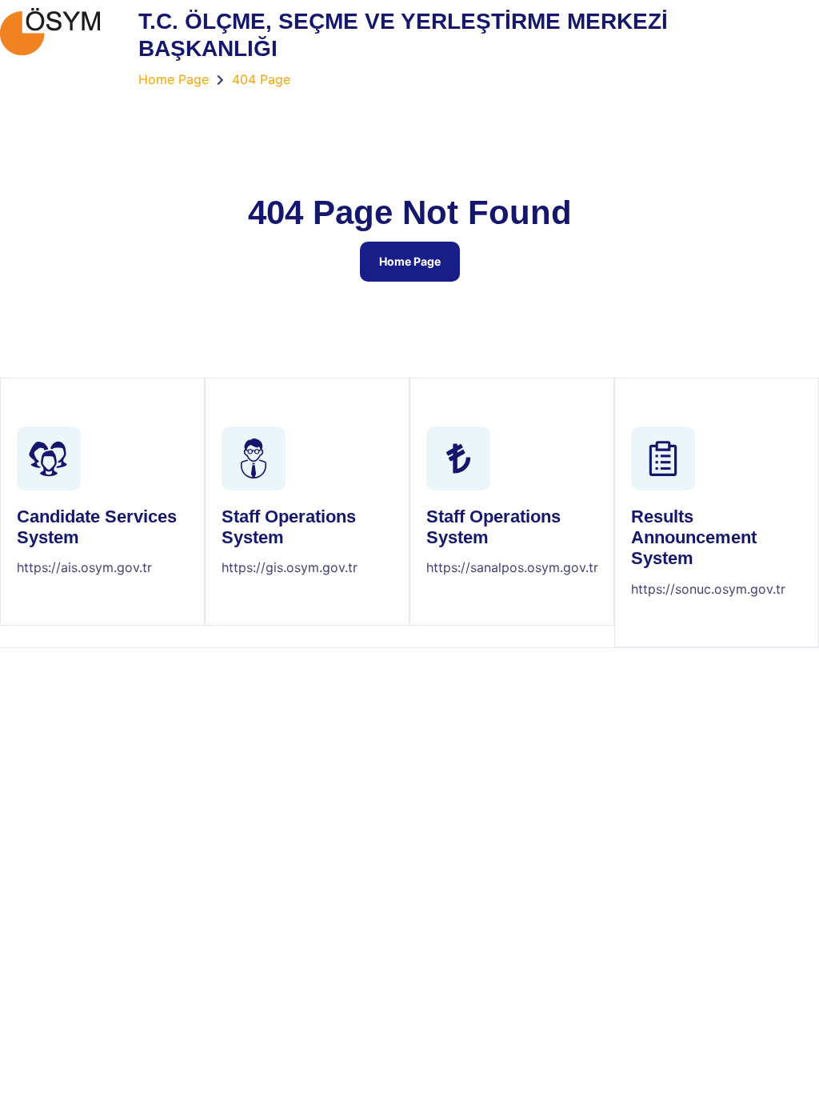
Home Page (410, 261)
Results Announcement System (694, 537)
